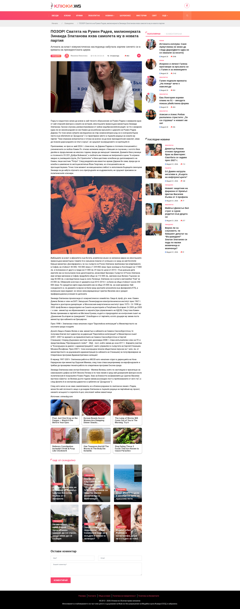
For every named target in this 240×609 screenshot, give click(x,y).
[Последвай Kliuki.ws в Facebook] (186, 5)
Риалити (168, 168)
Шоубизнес (125, 16)
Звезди (55, 16)
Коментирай (61, 580)
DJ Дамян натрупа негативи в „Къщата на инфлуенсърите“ (176, 174)
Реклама (82, 596)
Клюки (67, 16)
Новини (109, 16)
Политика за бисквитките (148, 596)
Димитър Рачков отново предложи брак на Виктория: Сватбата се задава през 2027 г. (176, 154)
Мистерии (141, 16)
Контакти (92, 596)
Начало (55, 23)
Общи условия (104, 596)
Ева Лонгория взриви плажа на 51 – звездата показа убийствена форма (174, 100)
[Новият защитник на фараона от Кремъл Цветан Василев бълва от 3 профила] (64, 483)
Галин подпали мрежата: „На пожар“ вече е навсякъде (173, 83)
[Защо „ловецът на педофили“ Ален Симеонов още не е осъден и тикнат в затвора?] (96, 523)
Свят (154, 16)
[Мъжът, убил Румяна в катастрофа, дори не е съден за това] (128, 523)
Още (164, 16)
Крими (79, 16)
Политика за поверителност (124, 596)
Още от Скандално (63, 460)
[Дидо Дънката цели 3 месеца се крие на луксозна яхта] (128, 483)
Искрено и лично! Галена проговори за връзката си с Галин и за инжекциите (173, 67)
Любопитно (94, 16)
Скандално (69, 23)
